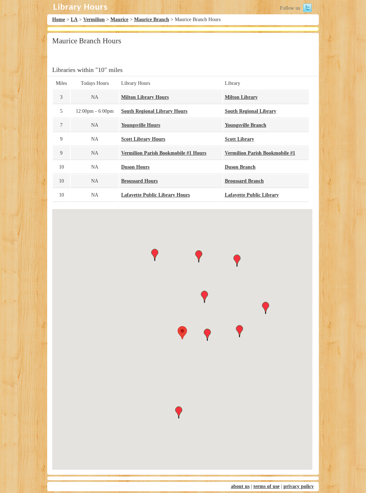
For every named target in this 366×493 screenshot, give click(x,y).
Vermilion (94, 19)
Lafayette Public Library (252, 195)
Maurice (119, 19)
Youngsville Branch (245, 125)
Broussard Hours (139, 181)
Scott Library (239, 139)
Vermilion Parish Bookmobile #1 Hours (163, 153)
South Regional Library (250, 111)
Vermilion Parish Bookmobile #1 (260, 153)
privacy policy (298, 486)
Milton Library (241, 97)
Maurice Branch (151, 19)
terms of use (266, 486)
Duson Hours (135, 167)
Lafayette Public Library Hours (155, 195)
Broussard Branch (244, 181)
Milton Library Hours (145, 97)
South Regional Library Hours (154, 111)
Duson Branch (240, 167)
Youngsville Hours (140, 125)
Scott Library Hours (143, 139)
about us (240, 486)
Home (58, 19)
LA (74, 19)
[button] (182, 332)
